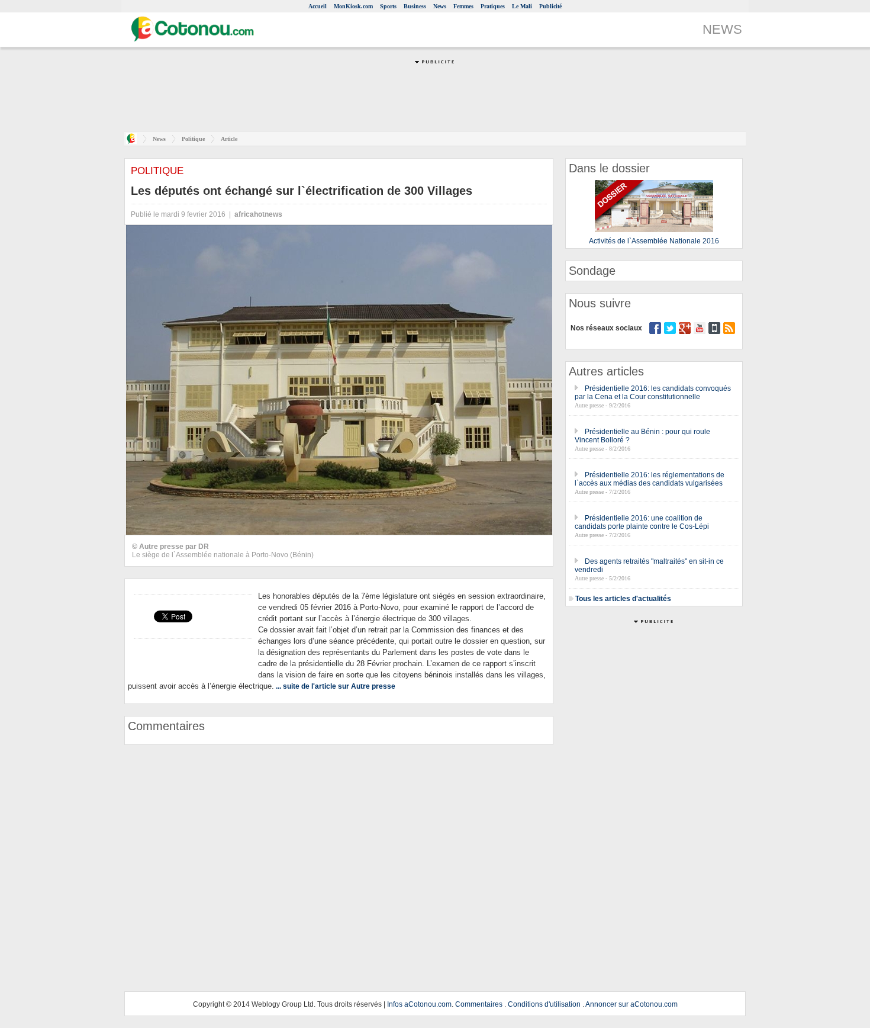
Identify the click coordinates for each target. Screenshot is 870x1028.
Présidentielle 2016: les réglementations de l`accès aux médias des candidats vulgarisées (649, 479)
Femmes (463, 6)
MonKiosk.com (353, 6)
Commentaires (478, 1004)
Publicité (550, 6)
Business (415, 6)
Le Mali (522, 6)
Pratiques (493, 6)
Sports (388, 6)
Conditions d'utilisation (544, 1004)
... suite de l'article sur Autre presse (335, 686)
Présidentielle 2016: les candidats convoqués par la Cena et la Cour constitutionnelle (653, 392)
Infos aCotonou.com (419, 1004)
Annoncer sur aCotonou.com (631, 1004)
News (439, 6)
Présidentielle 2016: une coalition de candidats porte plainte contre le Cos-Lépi (642, 522)
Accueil (317, 6)
